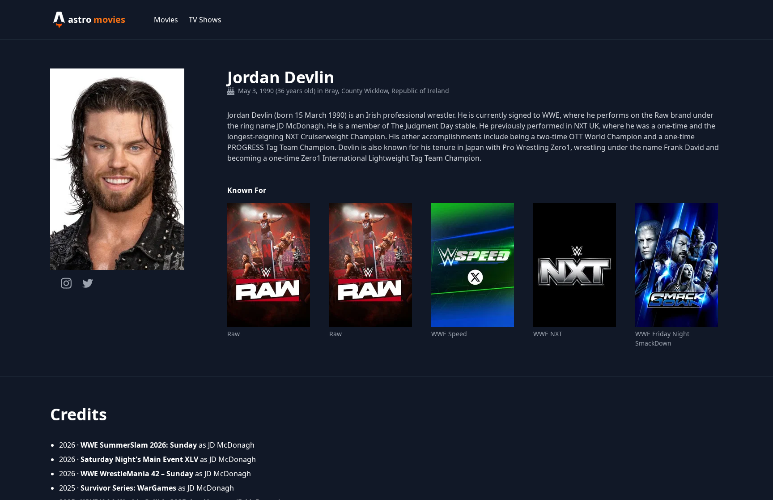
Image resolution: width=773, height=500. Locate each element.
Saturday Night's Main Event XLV (139, 459)
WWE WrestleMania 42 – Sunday (137, 474)
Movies (166, 20)
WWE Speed (449, 333)
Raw (233, 333)
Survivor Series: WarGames (128, 488)
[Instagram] (66, 283)
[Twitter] (87, 283)
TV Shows (205, 20)
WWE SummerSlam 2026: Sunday (139, 445)
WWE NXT (547, 333)
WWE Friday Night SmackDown (662, 338)
